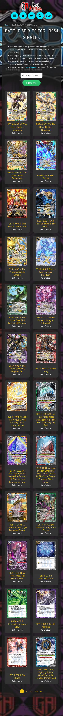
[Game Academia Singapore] (31, 6)
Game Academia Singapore (30, 705)
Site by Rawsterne (31, 708)
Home (7, 25)
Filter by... (31, 83)
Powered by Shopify (31, 710)
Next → (38, 691)
